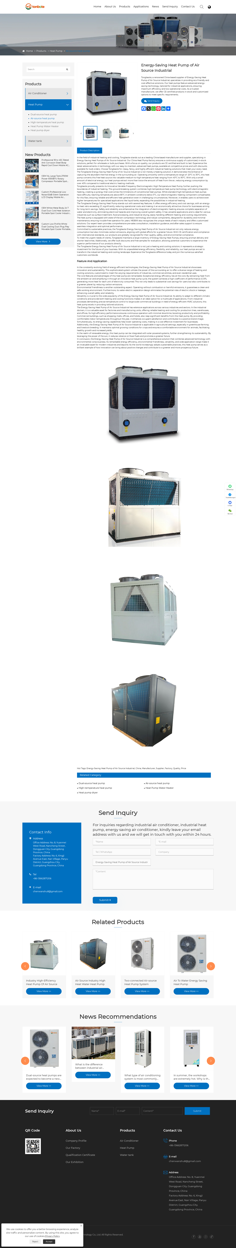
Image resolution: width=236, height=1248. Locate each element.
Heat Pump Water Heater (45, 126)
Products (124, 6)
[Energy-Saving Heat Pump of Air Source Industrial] (90, 133)
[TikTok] (211, 1237)
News (155, 6)
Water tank (35, 141)
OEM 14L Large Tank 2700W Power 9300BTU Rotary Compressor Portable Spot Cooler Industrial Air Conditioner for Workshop (55, 179)
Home (97, 6)
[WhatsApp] (206, 1237)
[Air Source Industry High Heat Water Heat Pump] (44, 953)
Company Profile (76, 1140)
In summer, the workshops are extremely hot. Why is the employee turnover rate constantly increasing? (142, 1077)
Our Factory (73, 1147)
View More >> (44, 991)
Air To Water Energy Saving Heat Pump (141, 982)
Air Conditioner (37, 93)
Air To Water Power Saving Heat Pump (190, 982)
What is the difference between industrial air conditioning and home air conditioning (42, 1066)
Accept (49, 1241)
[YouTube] (200, 1237)
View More (42, 241)
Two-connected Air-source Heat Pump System (91, 982)
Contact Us (188, 6)
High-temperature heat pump (47, 122)
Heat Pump (56, 51)
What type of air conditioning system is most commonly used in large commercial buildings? (93, 1077)
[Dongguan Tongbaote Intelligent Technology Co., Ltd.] (35, 4)
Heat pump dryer (40, 130)
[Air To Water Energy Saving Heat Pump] (142, 953)
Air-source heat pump (78, 51)
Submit (105, 900)
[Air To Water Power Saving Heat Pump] (191, 953)
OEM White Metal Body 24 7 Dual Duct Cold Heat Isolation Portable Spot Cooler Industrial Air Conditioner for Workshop (56, 211)
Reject (35, 1241)
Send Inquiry (170, 6)
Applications (141, 6)
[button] (25, 966)
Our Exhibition (74, 1162)
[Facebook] (193, 1237)
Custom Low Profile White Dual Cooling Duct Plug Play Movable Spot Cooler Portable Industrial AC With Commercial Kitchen (57, 227)
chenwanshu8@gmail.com (48, 891)
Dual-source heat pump (44, 114)
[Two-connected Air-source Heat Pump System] (93, 953)
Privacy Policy (52, 1236)
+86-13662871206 (42, 878)
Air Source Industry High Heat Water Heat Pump (41, 982)
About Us (110, 6)
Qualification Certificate (80, 1155)
